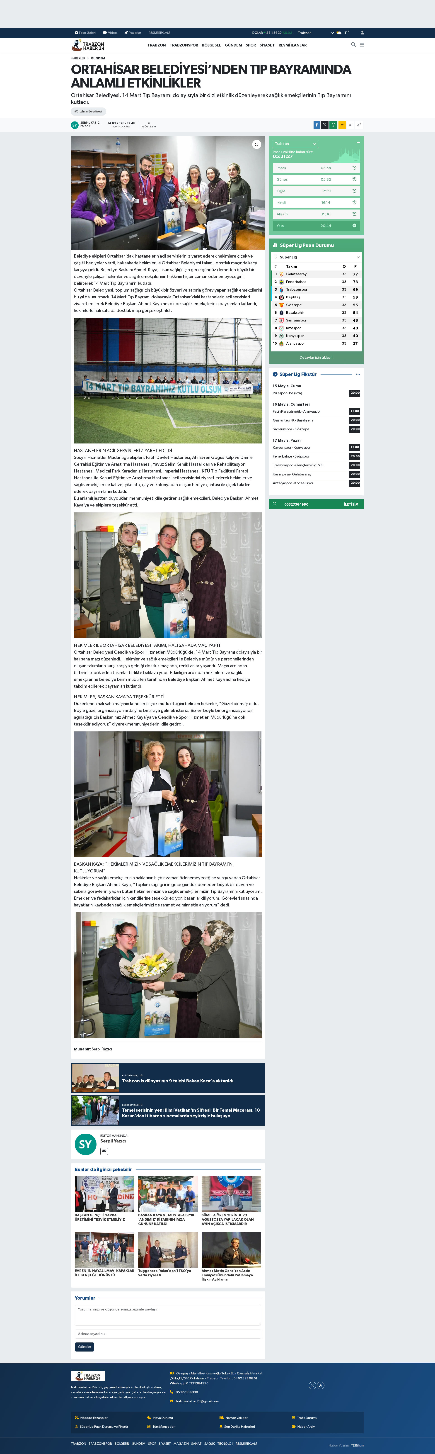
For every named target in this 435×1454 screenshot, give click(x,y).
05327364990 (187, 1392)
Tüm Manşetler (163, 1426)
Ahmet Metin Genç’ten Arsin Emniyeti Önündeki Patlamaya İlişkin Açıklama (227, 1275)
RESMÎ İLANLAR (293, 45)
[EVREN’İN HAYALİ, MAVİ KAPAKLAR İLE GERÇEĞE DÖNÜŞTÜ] (104, 1250)
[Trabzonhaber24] (88, 45)
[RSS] (320, 1385)
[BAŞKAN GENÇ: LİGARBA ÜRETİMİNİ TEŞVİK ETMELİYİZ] (104, 1194)
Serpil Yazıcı (113, 1141)
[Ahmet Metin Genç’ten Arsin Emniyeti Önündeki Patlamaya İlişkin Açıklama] (231, 1250)
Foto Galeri (87, 32)
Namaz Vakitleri (237, 1418)
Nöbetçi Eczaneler (94, 1418)
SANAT (196, 1443)
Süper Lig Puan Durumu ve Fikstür (104, 1426)
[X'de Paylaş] (325, 125)
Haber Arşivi (306, 1426)
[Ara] (353, 45)
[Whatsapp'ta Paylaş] (333, 125)
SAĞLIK (209, 1443)
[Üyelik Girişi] (360, 33)
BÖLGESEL (211, 45)
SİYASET (267, 45)
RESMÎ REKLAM (159, 32)
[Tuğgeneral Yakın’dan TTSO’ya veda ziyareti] (168, 1250)
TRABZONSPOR (184, 45)
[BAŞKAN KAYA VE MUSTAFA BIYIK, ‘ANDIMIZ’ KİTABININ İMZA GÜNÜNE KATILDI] (168, 1194)
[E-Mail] (104, 1151)
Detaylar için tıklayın (317, 358)
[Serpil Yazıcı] (86, 1144)
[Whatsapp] (312, 1385)
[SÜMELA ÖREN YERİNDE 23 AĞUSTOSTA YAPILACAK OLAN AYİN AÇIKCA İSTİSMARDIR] (231, 1194)
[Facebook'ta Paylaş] (317, 125)
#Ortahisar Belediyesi (88, 111)
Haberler (78, 58)
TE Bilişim (357, 1445)
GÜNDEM (233, 45)
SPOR (251, 45)
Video (112, 32)
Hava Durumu (163, 1418)
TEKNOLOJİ (225, 1443)
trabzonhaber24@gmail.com (197, 1401)
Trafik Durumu (307, 1418)
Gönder (84, 1347)
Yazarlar (135, 32)
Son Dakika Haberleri (239, 1426)
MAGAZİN (181, 1443)
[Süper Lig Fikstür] (358, 374)
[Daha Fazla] (342, 125)
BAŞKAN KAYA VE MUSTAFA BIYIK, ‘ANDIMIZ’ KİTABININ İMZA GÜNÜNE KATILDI (167, 1219)
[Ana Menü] (362, 45)
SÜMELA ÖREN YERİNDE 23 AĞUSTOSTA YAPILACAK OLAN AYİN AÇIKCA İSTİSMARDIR (228, 1219)
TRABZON (156, 45)
